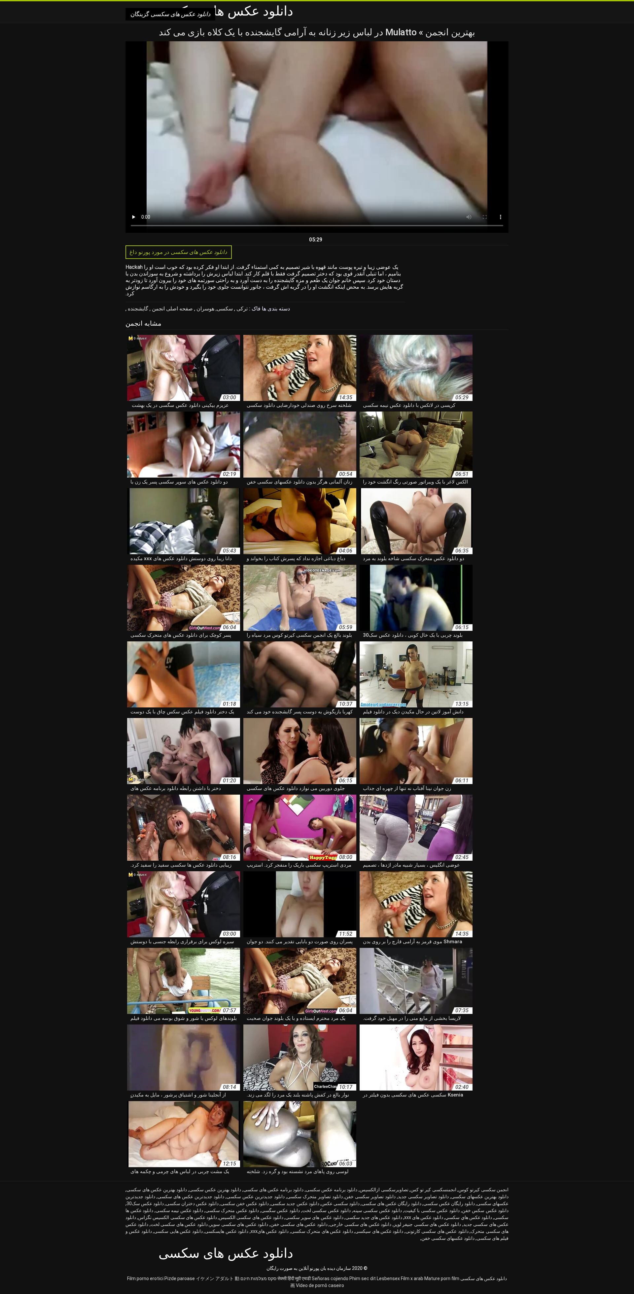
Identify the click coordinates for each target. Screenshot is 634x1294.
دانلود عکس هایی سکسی (178, 1231)
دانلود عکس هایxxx (270, 1231)
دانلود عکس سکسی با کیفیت (432, 1210)
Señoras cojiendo (330, 1278)
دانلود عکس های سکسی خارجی (360, 1224)
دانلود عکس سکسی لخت (326, 1210)
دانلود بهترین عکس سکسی (215, 1189)
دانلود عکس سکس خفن (485, 1210)
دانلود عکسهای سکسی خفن (448, 1238)
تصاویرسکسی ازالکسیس (384, 1189)
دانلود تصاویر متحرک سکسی (315, 1196)
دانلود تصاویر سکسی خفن (370, 1196)
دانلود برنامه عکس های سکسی (273, 1189)
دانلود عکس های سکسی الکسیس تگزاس (177, 1217)
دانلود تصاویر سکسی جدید (423, 1196)
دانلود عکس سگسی (280, 1210)
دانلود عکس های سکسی (483, 1278)
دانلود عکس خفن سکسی (245, 1203)
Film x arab (412, 1278)
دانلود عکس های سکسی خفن (299, 1224)
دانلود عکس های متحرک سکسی (322, 1231)
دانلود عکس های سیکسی (379, 1231)
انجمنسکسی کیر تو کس (433, 1189)
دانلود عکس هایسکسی (226, 1231)
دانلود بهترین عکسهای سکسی (480, 1196)
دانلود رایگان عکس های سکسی (391, 1203)
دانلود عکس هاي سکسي (468, 1217)
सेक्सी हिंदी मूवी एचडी (294, 1278)
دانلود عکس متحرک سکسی (232, 1210)
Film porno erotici (145, 1278)
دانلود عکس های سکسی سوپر (239, 1224)
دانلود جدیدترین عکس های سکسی (191, 1196)
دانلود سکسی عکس (340, 1203)
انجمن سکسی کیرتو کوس (483, 1189)
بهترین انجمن (449, 32)
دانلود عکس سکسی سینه (377, 1210)
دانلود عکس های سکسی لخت (179, 1224)
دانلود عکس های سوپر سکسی (314, 1217)
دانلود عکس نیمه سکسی (179, 1210)
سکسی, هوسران (214, 309)
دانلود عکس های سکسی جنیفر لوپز (427, 1224)
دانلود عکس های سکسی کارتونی (437, 1231)
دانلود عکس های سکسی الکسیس (251, 1217)
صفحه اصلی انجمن (172, 309)
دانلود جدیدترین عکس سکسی (256, 1196)
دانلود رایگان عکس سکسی (449, 1203)
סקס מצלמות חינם (258, 1278)
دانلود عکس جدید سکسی (295, 1203)
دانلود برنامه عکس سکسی (332, 1189)
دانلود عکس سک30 (145, 1203)
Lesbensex (388, 1278)
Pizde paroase (179, 1278)
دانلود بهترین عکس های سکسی (156, 1189)
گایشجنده (137, 309)
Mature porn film (441, 1278)
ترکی (241, 309)
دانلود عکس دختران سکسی (192, 1203)
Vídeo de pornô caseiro (320, 1285)
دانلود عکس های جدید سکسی (373, 1217)
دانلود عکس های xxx (423, 1217)
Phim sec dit (362, 1278)
